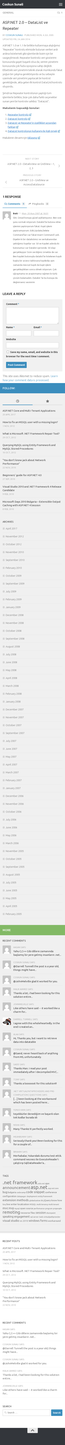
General (8, 12)
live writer (11, 1204)
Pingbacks (40, 203)
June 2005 (11, 890)
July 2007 (11, 740)
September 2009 (15, 583)
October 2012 (13, 544)
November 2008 (15, 622)
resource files (28, 1212)
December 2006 (15, 795)
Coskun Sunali (12, 4)
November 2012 (15, 536)
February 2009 (14, 599)
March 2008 (12, 685)
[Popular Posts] (48, 401)
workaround (54, 1220)
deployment (32, 1196)
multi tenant (54, 1204)
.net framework (20, 1182)
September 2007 (15, 733)
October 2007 (13, 725)
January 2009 (13, 607)
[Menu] (60, 4)
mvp (11, 1208)
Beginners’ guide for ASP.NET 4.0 (22, 475)
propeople (57, 1208)
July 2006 (11, 819)
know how (56, 1200)
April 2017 (11, 528)
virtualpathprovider (52, 1217)
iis (42, 1200)
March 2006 (12, 843)
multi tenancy (42, 1204)
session (41, 1212)
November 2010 (15, 552)
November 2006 (15, 803)
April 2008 (11, 677)
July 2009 (11, 591)
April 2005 (11, 906)
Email (38, 327)
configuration (9, 1196)
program (49, 1208)
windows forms (38, 1220)
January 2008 (13, 701)
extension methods (16, 1200)
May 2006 (11, 835)
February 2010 (14, 567)
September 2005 (15, 866)
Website (11, 339)
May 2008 (11, 670)
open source (26, 1208)
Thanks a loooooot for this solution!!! (35, 1083)
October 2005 (13, 858)
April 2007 (11, 764)
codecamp (21, 1192)
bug (5, 1192)
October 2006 (13, 811)
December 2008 (15, 615)
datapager (21, 1196)
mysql (17, 1208)
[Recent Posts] (18, 401)
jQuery (47, 1200)
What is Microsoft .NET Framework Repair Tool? (31, 433)
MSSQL (33, 1204)
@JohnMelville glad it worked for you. (35, 981)
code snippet (35, 1192)
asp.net (39, 1187)
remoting (11, 1212)
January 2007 (13, 788)
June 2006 (11, 827)
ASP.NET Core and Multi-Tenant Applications (29, 410)
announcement (16, 1187)
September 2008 (15, 638)
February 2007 (14, 780)
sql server (34, 1217)
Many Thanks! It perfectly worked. (33, 1128)
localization (23, 1204)
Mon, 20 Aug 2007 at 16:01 (35, 213)
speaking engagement (16, 1216)
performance (39, 1208)
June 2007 (11, 748)
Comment (12, 304)
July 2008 (11, 654)
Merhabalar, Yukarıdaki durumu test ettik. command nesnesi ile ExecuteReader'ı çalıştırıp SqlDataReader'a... (37, 1159)
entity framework (45, 1196)
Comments (16, 203)
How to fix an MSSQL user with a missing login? (30, 422)
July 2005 (11, 882)
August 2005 (13, 874)
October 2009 (13, 575)
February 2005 (14, 913)
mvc (5, 1208)
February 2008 (14, 693)
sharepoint (50, 1213)
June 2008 (11, 662)
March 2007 (12, 772)
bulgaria (12, 1192)
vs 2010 (24, 1220)
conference (51, 1192)
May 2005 (11, 898)
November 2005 (15, 851)
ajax (47, 1183)
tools (41, 1217)
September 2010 (15, 560)
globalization (34, 1200)
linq (4, 1204)
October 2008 (13, 630)
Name (10, 327)
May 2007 (11, 756)
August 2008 (13, 646)
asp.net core (53, 1188)
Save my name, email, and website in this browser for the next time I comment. (32, 354)
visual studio (11, 1220)
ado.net (41, 1184)
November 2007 (15, 717)
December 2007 (15, 709)
